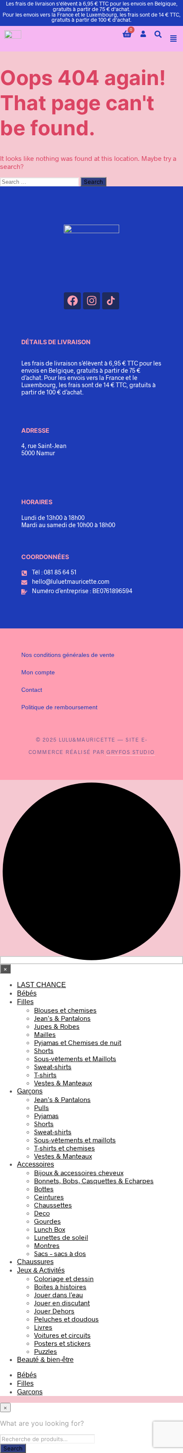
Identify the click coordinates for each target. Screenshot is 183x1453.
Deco (42, 1213)
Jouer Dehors (54, 1311)
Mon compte (38, 672)
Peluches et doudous (66, 1319)
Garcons (30, 1392)
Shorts (44, 1050)
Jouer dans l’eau (58, 1294)
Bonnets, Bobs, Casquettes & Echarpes (94, 1180)
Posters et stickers (62, 1343)
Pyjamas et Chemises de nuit (77, 1042)
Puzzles (45, 1351)
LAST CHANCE (41, 984)
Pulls (41, 1107)
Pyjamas (46, 1115)
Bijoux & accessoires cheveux (78, 1172)
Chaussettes (53, 1205)
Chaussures (35, 1261)
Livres (43, 1327)
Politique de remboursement (59, 707)
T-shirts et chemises (64, 1148)
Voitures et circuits (62, 1335)
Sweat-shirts (52, 1066)
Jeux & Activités (41, 1270)
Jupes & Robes (57, 1026)
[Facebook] (72, 300)
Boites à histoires (60, 1286)
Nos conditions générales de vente (67, 654)
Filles (25, 1001)
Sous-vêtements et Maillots (75, 1058)
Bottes (44, 1189)
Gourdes (47, 1221)
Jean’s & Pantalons (62, 1018)
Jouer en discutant (62, 1303)
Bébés (27, 993)
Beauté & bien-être (45, 1359)
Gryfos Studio (130, 751)
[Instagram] (91, 300)
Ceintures (49, 1197)
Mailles (45, 1034)
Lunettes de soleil (61, 1237)
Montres (47, 1245)
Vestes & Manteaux (63, 1083)
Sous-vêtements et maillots (75, 1140)
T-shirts (45, 1074)
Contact (31, 689)
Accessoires (35, 1164)
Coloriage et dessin (64, 1278)
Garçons (30, 1091)
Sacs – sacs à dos (60, 1253)
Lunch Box (49, 1229)
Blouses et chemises (65, 1010)
